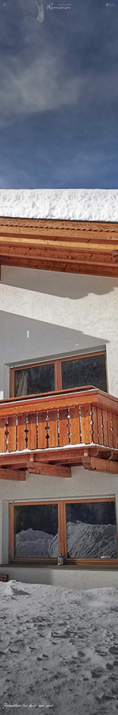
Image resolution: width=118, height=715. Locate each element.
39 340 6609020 (97, 711)
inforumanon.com (109, 711)
